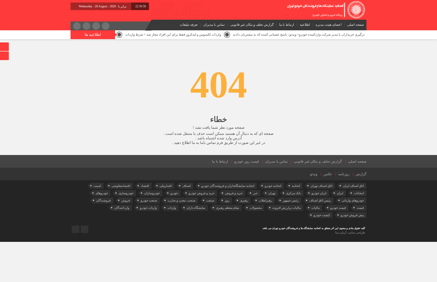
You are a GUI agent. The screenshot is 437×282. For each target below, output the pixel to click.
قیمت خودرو (338, 208)
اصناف (186, 186)
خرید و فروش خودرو (201, 193)
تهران (271, 193)
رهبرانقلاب (265, 200)
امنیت (97, 186)
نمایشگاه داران (196, 208)
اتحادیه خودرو (273, 186)
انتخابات (359, 193)
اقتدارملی (166, 186)
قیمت (360, 208)
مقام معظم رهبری (227, 208)
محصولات (256, 208)
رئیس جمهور (291, 200)
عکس (327, 174)
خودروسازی (126, 193)
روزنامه (343, 174)
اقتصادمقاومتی (121, 186)
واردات (171, 208)
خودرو (174, 193)
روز (227, 200)
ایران (340, 193)
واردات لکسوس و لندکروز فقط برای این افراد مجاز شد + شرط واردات (173, 34)
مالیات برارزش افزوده (286, 208)
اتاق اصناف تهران (321, 186)
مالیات (315, 208)
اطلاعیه (305, 25)
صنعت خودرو (149, 200)
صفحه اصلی (355, 25)
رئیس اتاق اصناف (320, 200)
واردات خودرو (148, 208)
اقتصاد (145, 186)
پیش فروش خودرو (352, 215)
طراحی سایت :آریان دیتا (350, 232)
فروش (125, 200)
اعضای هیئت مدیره (329, 25)
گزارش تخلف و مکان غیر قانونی (252, 25)
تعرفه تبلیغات (189, 25)
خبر (255, 193)
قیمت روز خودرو (246, 161)
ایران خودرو (319, 193)
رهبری (244, 200)
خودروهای (102, 193)
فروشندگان (103, 200)
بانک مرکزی (293, 193)
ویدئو (313, 174)
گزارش (361, 174)
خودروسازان (152, 193)
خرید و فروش (234, 193)
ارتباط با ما (286, 25)
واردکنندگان (121, 208)
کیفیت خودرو (322, 215)
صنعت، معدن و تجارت (181, 200)
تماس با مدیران (214, 25)
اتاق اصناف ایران (353, 186)
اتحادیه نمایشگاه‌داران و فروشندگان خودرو (227, 186)
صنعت (210, 200)
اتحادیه (296, 186)
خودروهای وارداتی (353, 200)
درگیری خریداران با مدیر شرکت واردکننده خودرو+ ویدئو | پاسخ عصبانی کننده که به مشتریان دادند (299, 34)
